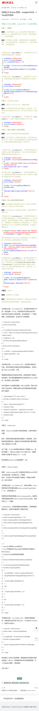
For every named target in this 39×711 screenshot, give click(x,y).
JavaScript (13, 7)
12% (36, 638)
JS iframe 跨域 (24, 683)
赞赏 (19, 678)
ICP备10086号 (33, 707)
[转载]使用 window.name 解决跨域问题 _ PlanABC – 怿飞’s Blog (28, 690)
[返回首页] (8, 2)
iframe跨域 (20, 7)
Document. (20, 707)
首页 (8, 7)
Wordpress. (8, 707)
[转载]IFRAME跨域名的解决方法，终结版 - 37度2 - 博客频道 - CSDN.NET (10, 690)
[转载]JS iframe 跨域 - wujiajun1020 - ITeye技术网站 (19, 24)
